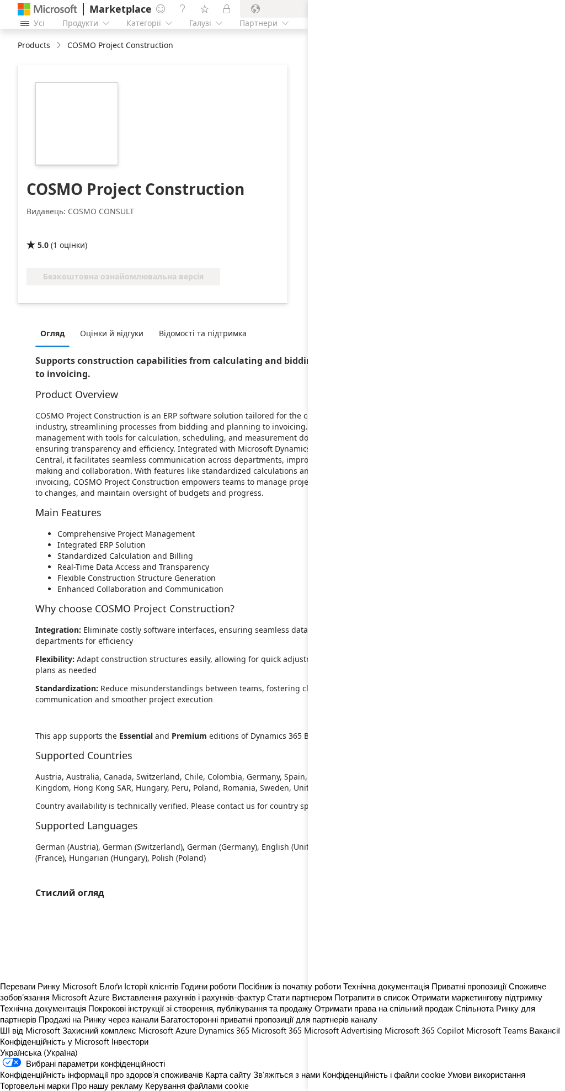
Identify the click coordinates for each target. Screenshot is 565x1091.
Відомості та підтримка (203, 333)
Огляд (52, 333)
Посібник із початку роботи (289, 986)
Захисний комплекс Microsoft (117, 1030)
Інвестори (129, 1041)
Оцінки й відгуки (111, 333)
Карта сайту (228, 1074)
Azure (185, 1030)
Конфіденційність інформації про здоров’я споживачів (101, 1074)
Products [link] (34, 45)
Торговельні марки (35, 1085)
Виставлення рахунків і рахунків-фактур (188, 997)
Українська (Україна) (39, 1052)
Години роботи (208, 986)
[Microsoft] (47, 9)
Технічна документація (43, 1008)
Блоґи (110, 986)
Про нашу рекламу (107, 1085)
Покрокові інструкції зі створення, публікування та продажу (200, 1008)
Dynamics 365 (224, 1030)
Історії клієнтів (151, 986)
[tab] (55, 333)
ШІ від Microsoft (30, 1030)
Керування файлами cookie (197, 1085)
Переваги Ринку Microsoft (48, 986)
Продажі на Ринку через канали (98, 1019)
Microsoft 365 (277, 1030)
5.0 (43, 245)
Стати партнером (299, 997)
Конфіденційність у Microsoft (54, 1041)
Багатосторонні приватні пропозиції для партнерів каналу (269, 1019)
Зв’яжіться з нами (286, 1074)
